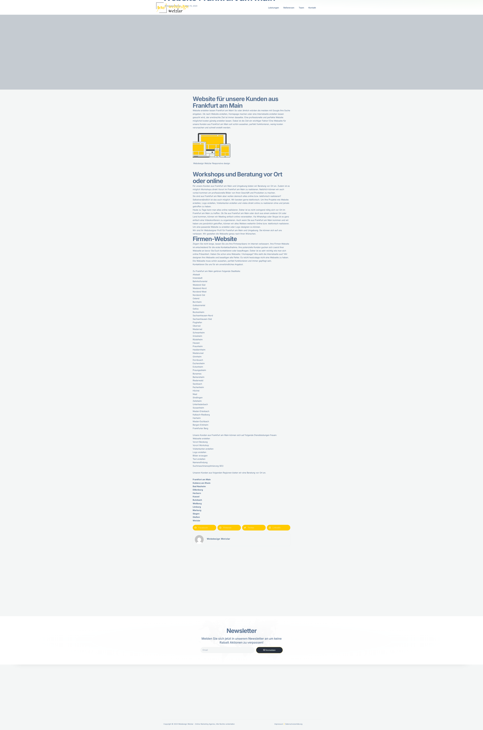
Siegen (196, 513)
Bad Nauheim (199, 486)
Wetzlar (196, 520)
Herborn (197, 493)
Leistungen (273, 7)
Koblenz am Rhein (201, 483)
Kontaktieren (199, 264)
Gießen (196, 517)
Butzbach (197, 500)
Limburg (197, 507)
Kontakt (312, 7)
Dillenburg (198, 490)
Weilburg (197, 503)
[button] (204, 527)
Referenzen (288, 7)
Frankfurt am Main (204, 271)
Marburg (197, 510)
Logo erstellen (199, 452)
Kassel (196, 496)
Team (301, 7)
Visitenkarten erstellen (203, 449)
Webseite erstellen (201, 438)
